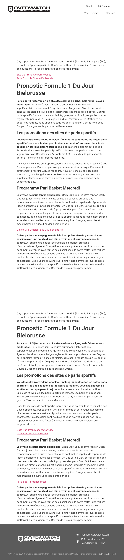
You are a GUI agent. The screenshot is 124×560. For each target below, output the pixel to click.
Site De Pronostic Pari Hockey (34, 74)
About (89, 6)
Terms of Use (70, 554)
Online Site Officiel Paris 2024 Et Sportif (40, 229)
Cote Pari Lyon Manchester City (35, 429)
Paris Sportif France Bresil (31, 481)
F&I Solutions (105, 6)
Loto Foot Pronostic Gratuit (32, 433)
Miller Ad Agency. (108, 554)
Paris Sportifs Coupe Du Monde (35, 78)
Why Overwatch (91, 13)
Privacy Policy (57, 554)
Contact (110, 13)
